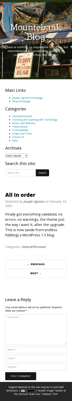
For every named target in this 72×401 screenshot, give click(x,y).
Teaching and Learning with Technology (34, 119)
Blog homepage (21, 101)
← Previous (36, 264)
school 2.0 (18, 137)
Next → (36, 273)
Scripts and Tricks (22, 133)
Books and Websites (23, 123)
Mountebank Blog (36, 32)
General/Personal (22, 116)
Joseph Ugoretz (34, 201)
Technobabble (20, 130)
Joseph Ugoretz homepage (27, 97)
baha (15, 140)
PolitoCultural (19, 126)
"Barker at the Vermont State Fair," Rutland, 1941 (40, 392)
